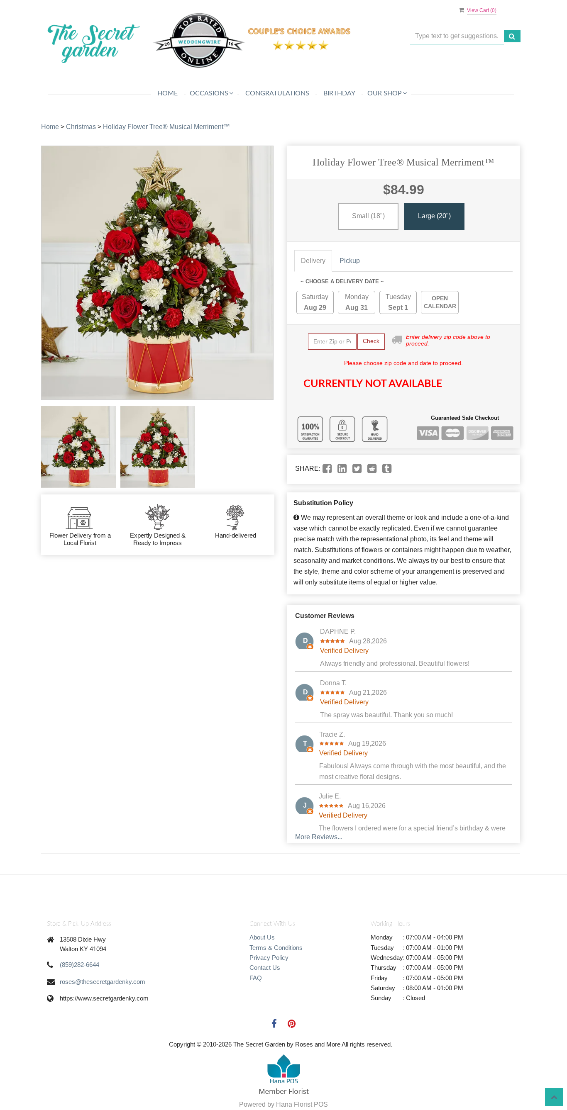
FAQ (255, 977)
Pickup (350, 260)
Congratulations (277, 93)
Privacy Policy (268, 957)
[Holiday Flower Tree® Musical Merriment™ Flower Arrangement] (78, 447)
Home (167, 93)
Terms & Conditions (276, 947)
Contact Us (264, 967)
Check (371, 341)
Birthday (339, 93)
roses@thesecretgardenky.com (102, 981)
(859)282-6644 (79, 964)
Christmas (81, 126)
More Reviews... (318, 836)
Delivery (313, 260)
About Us (262, 937)
